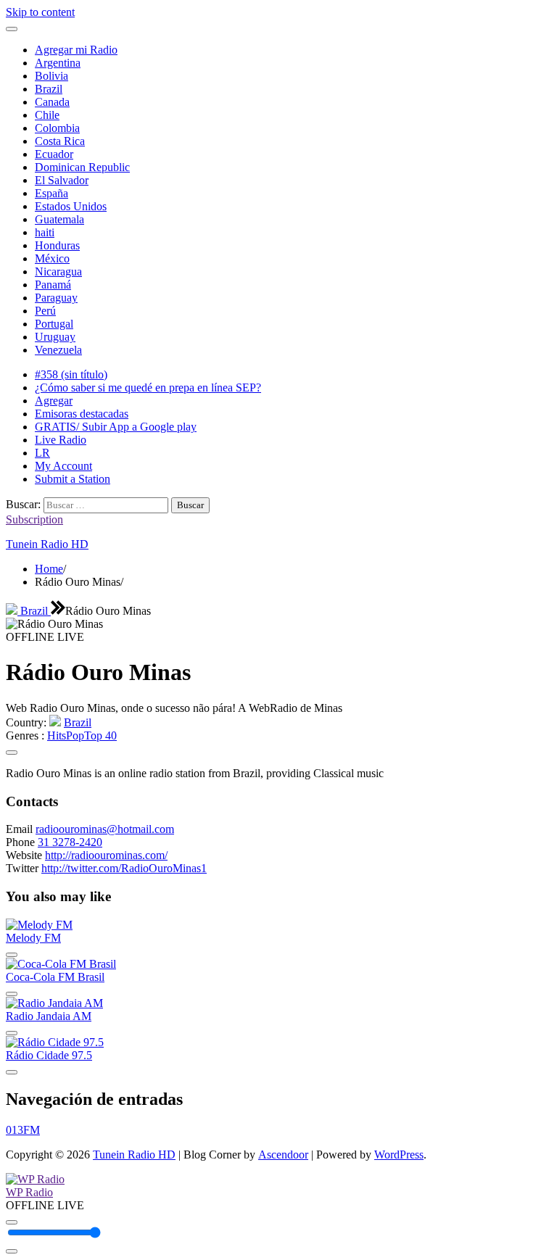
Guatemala (59, 219)
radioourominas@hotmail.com (105, 829)
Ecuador (54, 154)
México (52, 258)
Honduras (57, 245)
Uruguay (55, 337)
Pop (75, 735)
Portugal (54, 324)
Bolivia (51, 76)
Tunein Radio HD (47, 544)
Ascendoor (283, 1154)
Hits (56, 735)
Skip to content (40, 12)
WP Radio (29, 1192)
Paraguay (56, 297)
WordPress (399, 1154)
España (51, 193)
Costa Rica (60, 141)
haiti (44, 232)
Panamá (53, 284)
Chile (47, 115)
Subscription (34, 519)
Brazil (48, 89)
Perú (45, 310)
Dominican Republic (82, 167)
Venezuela (58, 350)
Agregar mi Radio (76, 49)
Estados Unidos (71, 206)
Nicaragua (58, 271)
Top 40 (100, 735)
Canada (52, 102)
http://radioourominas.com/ (106, 855)
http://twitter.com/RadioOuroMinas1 (124, 868)
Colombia (57, 128)
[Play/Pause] (11, 1222)
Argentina (58, 63)
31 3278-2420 (70, 842)
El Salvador (61, 180)
